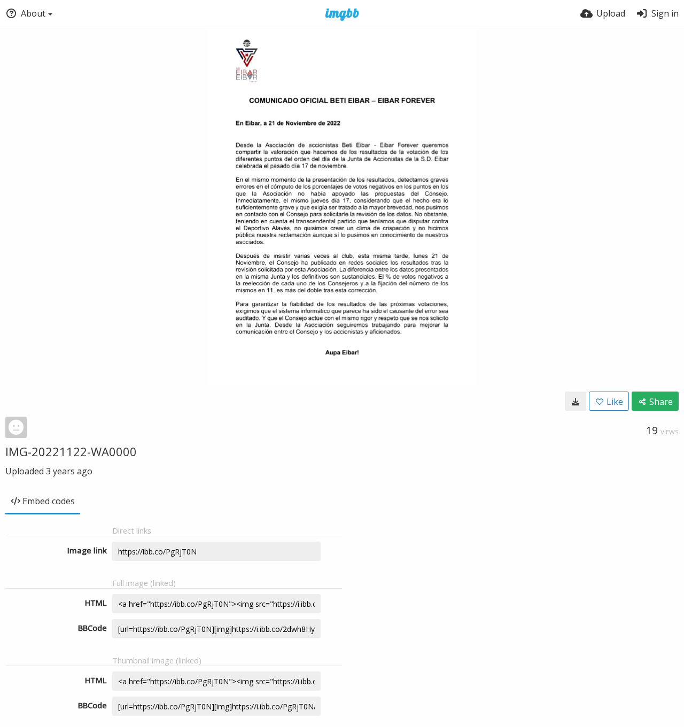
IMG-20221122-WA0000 (71, 451)
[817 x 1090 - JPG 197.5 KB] (575, 401)
